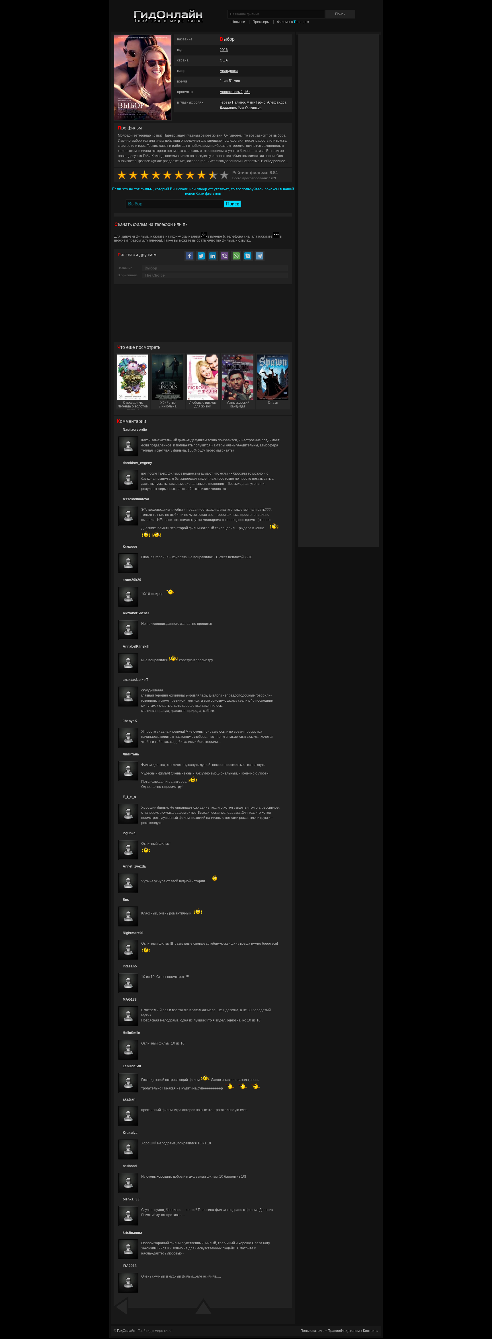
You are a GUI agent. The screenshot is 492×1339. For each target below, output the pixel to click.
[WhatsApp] (236, 256)
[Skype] (248, 256)
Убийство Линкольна (168, 404)
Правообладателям (344, 1331)
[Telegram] (260, 256)
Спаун (273, 403)
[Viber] (224, 256)
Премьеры (261, 22)
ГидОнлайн (126, 1331)
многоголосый (231, 92)
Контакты (370, 1331)
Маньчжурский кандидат (237, 404)
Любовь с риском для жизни (202, 404)
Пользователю (312, 1331)
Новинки (238, 22)
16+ (247, 92)
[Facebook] (189, 256)
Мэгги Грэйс (256, 102)
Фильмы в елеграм (293, 22)
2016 (224, 50)
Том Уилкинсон (250, 108)
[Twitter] (201, 256)
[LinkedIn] (213, 256)
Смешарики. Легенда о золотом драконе (133, 405)
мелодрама (229, 71)
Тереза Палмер (232, 102)
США (224, 60)
